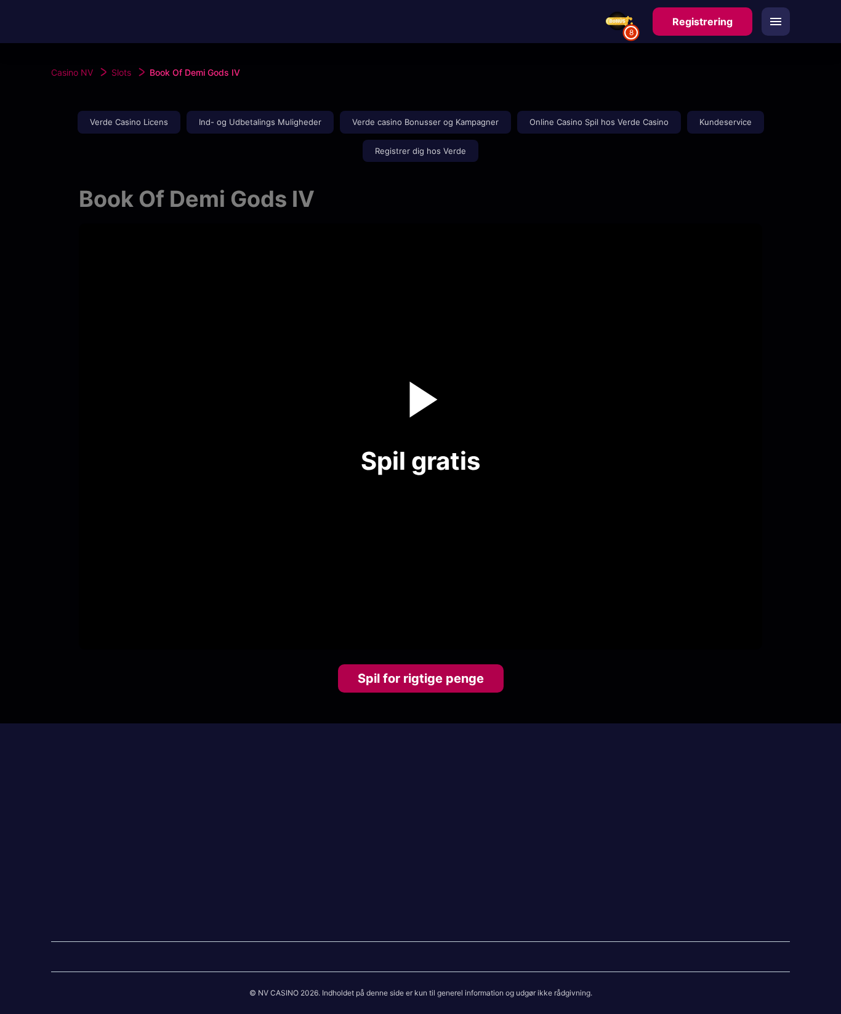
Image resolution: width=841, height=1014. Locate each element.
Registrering (702, 21)
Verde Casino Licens (129, 122)
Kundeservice (725, 122)
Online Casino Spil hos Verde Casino (599, 122)
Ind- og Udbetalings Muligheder (260, 122)
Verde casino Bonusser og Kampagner (425, 122)
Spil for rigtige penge (421, 678)
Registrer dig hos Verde (420, 151)
